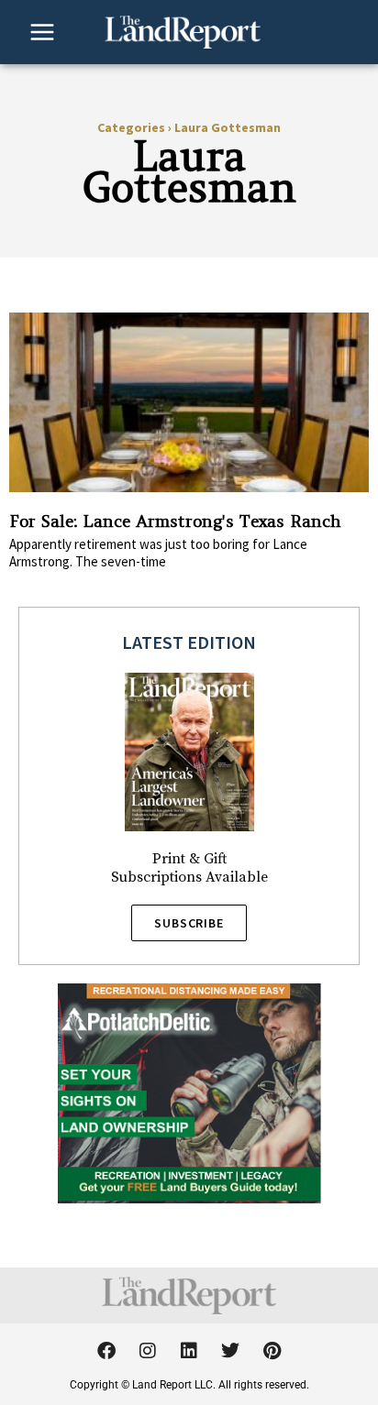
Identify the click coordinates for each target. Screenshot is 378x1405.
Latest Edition (189, 642)
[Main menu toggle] (42, 32)
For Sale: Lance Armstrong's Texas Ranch (175, 521)
